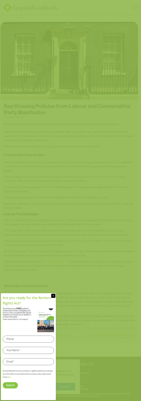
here (8, 377)
